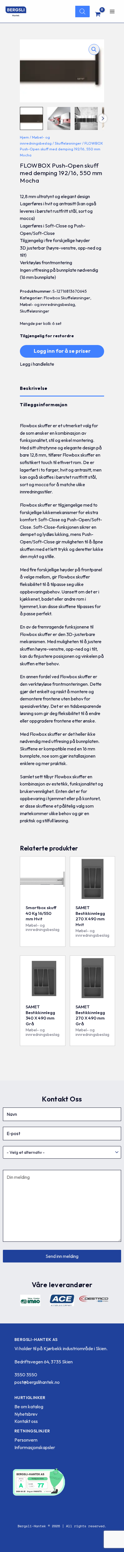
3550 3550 (25, 1374)
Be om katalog (28, 1406)
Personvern (25, 1440)
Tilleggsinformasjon (43, 404)
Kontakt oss (26, 1421)
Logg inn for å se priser (62, 351)
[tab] (62, 388)
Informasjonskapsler (34, 1447)
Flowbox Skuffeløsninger (67, 297)
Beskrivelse (34, 388)
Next (102, 118)
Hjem (24, 137)
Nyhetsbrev (25, 1414)
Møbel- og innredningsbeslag (47, 304)
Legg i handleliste (37, 364)
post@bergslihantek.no (37, 1382)
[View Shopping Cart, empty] (98, 14)
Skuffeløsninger (68, 143)
